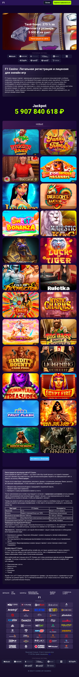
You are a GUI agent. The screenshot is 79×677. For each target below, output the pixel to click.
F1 (3, 3)
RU (50, 654)
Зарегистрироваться (62, 3)
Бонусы (23, 593)
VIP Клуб (13, 593)
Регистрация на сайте (39, 39)
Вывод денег (52, 593)
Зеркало (5, 593)
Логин (47, 3)
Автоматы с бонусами (39, 459)
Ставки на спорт (67, 593)
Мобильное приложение (33, 593)
